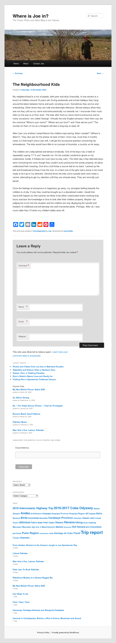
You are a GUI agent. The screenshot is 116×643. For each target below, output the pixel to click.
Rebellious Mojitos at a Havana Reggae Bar (33, 577)
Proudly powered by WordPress (65, 632)
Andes (25, 513)
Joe (50, 231)
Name (23, 306)
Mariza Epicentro (48, 527)
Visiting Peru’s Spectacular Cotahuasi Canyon (34, 379)
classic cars (88, 518)
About (25, 63)
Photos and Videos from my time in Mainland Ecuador (38, 366)
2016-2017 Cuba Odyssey (73, 507)
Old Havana (78, 526)
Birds (24, 518)
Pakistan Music (20, 421)
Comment (24, 265)
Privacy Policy (43, 632)
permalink (68, 231)
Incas (85, 522)
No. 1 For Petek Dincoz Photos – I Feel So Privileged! (38, 405)
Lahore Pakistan (20, 553)
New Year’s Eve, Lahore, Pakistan (28, 430)
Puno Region (30, 533)
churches (77, 518)
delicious (24, 522)
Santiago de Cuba (63, 533)
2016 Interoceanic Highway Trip (33, 508)
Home (16, 63)
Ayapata (92, 513)
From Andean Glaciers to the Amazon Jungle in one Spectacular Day (45, 545)
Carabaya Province (60, 518)
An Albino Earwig (21, 397)
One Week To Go (20, 593)
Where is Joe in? (30, 15)
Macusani (17, 527)
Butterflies (43, 518)
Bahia (99, 513)
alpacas (96, 508)
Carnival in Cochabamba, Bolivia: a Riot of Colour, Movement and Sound (47, 618)
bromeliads (33, 518)
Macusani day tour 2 (31, 527)
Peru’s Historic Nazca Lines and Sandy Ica (32, 376)
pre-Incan (17, 533)
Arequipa (46, 513)
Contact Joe (38, 63)
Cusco (16, 522)
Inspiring (92, 522)
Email (23, 321)
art (87, 513)
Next (100, 73)
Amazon (16, 513)
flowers (59, 522)
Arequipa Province (60, 513)
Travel (76, 533)
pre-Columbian (94, 526)
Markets (59, 526)
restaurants (43, 533)
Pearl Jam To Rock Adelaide (26, 569)
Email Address (22, 448)
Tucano (16, 537)
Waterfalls (24, 537)
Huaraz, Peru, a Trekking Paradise (28, 373)
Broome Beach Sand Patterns (26, 413)
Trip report (92, 532)
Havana (69, 522)
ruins (51, 533)
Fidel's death (37, 522)
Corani (98, 518)
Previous (18, 73)
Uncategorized (39, 231)
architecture (36, 513)
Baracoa (16, 518)
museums (67, 527)
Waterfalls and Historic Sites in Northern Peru (34, 369)
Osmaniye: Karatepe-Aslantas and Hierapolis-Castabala (38, 610)
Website (22, 336)
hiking (79, 522)
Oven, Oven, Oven (21, 602)
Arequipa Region (77, 513)
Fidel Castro (49, 522)
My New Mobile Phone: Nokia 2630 (29, 389)
